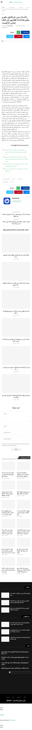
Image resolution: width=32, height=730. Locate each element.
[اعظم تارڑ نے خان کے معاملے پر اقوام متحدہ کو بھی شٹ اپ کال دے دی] (16, 243)
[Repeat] (2, 713)
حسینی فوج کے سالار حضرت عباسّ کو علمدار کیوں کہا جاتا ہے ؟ (8, 512)
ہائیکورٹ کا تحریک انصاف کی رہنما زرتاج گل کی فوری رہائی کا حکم (23, 474)
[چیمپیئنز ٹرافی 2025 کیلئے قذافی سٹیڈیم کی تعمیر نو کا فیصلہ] (16, 383)
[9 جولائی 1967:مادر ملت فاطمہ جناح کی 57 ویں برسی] (23, 504)
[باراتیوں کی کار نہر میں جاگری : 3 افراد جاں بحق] (5, 595)
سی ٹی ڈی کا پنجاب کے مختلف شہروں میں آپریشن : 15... (16, 368)
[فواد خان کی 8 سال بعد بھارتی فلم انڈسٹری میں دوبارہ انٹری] (8, 466)
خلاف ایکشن (19, 179)
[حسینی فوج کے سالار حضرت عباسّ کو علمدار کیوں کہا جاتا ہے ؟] (8, 504)
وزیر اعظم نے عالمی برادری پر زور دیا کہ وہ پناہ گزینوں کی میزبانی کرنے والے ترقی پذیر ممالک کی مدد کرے (16, 152)
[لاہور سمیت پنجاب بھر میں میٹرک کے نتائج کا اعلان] (23, 542)
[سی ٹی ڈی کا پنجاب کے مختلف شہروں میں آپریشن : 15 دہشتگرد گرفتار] (16, 355)
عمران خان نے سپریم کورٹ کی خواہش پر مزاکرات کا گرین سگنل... (16, 340)
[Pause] (2, 704)
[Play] (1, 704)
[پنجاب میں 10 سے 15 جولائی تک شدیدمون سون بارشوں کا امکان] (8, 523)
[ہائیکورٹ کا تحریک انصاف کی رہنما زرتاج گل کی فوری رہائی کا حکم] (23, 466)
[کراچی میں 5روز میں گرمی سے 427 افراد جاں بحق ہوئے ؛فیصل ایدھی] (5, 602)
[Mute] (0, 718)
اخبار (28, 7)
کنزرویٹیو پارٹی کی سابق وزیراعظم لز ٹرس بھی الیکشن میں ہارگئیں (14, 663)
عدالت (24, 697)
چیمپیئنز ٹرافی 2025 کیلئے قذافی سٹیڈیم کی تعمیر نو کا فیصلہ (16, 396)
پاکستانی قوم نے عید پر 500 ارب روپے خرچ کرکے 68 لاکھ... (16, 312)
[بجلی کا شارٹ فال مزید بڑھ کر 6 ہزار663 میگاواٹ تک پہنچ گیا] (16, 271)
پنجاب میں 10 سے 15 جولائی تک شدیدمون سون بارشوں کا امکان (7, 531)
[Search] (30, 2)
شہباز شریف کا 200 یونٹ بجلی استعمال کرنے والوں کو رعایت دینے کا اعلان (23, 531)
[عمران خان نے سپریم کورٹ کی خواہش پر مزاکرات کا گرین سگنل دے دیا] (16, 327)
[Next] (3, 704)
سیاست (8, 697)
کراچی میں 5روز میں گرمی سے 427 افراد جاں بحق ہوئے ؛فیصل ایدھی (19, 601)
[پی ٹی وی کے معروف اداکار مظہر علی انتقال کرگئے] (23, 485)
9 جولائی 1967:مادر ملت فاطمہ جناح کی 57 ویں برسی (23, 512)
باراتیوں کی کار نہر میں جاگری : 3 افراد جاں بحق (20, 594)
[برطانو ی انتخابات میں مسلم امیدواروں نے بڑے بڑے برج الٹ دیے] (5, 631)
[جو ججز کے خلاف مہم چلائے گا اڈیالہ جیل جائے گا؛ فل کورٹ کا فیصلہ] (23, 561)
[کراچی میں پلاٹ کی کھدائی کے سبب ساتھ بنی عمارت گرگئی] (5, 610)
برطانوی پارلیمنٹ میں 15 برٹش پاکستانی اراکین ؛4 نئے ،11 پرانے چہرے (20, 623)
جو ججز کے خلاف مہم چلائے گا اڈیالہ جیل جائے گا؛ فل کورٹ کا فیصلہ (23, 570)
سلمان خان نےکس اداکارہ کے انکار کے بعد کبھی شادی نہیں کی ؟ (8, 570)
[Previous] (0, 704)
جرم (13, 697)
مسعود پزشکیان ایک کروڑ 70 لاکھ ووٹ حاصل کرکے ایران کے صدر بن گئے (15, 652)
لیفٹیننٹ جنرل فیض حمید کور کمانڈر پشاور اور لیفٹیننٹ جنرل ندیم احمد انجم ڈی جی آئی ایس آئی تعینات (16, 159)
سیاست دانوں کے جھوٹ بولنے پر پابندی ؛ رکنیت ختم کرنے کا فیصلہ (15, 658)
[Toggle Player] (0, 711)
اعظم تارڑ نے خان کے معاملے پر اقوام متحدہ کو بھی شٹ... (16, 256)
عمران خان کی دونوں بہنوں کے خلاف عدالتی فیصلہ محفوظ (7, 493)
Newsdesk (10, 26)
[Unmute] (1, 718)
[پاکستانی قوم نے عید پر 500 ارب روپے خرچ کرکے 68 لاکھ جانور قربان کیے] (16, 299)
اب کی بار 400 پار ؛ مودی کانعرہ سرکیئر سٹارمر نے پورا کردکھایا (15, 668)
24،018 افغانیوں (6, 179)
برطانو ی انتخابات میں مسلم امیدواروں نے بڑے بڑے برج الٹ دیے (20, 631)
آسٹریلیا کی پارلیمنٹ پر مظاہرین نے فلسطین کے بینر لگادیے (20, 638)
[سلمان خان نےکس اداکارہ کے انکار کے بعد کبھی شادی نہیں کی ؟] (8, 561)
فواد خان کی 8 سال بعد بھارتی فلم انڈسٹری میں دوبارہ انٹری (8, 474)
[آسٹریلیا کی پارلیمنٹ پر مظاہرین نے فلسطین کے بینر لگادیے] (5, 639)
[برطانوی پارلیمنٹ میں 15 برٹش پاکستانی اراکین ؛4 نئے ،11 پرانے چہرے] (5, 624)
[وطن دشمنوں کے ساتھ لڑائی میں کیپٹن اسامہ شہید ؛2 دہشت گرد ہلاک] (8, 542)
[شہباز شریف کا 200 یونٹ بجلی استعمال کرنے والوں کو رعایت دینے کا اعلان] (23, 523)
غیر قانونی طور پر (5, 182)
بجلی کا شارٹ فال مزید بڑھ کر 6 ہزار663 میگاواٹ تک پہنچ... (16, 284)
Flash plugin (12, 720)
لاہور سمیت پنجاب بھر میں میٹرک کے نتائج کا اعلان (22, 551)
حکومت (18, 697)
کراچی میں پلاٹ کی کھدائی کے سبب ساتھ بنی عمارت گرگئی (19, 609)
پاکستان (21, 7)
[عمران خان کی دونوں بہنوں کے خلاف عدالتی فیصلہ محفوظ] (8, 485)
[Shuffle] (0, 713)
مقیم (12, 182)
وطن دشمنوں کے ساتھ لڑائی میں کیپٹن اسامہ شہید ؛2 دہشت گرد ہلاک (8, 551)
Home (3, 7)
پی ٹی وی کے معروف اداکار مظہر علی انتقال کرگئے (23, 493)
